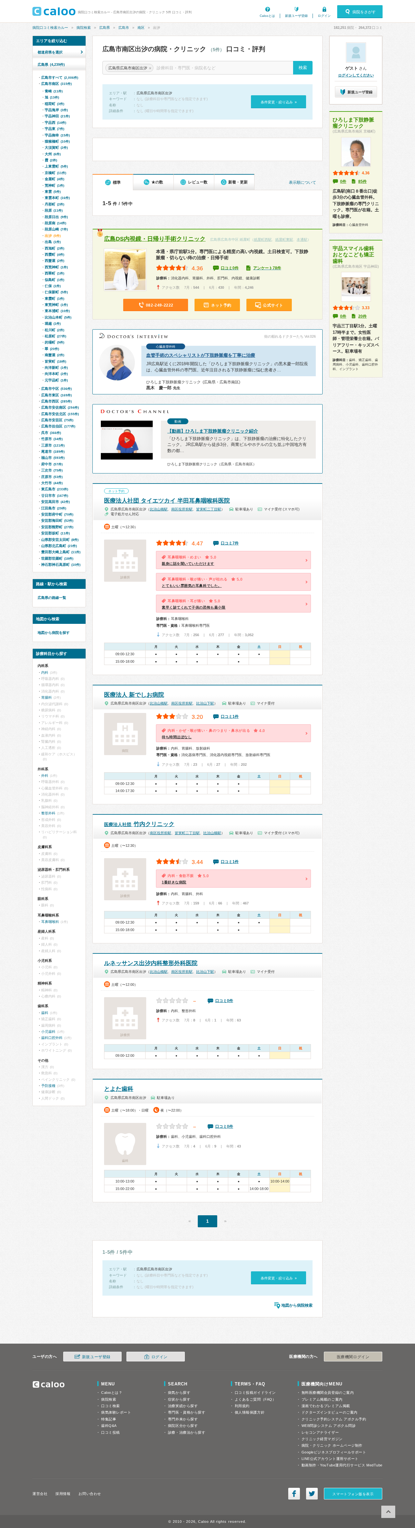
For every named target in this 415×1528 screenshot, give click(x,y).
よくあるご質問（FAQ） (255, 1399)
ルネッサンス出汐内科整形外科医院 (150, 963)
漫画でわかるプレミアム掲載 (326, 1406)
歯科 (44, 1013)
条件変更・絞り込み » (279, 102)
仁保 (53, 286)
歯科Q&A (109, 1426)
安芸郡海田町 (57, 520)
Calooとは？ (111, 1392)
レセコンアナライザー (320, 1432)
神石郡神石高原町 (60, 564)
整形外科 (48, 813)
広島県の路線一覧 (52, 598)
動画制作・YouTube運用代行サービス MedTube (342, 1465)
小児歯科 (48, 1031)
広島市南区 (56, 84)
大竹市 (52, 483)
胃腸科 (46, 697)
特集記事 (108, 1419)
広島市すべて (59, 77)
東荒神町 (56, 305)
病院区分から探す (183, 1426)
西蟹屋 (54, 260)
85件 (362, 181)
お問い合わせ (89, 1494)
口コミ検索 (110, 1406)
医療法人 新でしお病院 (134, 695)
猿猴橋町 (57, 141)
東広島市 (54, 489)
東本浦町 (57, 311)
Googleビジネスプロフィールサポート (334, 1452)
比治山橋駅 (159, 509)
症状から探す (179, 1399)
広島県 (104, 27)
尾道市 (53, 451)
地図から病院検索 (297, 1305)
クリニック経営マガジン (322, 1439)
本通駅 (302, 239)
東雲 (53, 191)
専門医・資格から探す (187, 1412)
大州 (53, 154)
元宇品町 (56, 380)
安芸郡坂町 (55, 533)
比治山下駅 (205, 703)
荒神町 (54, 185)
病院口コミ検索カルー (50, 27)
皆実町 (55, 361)
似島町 (54, 280)
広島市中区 (56, 389)
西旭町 (54, 248)
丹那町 (54, 204)
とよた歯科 (118, 1089)
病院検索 (84, 27)
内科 (44, 672)
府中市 (52, 464)
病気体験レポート (116, 1412)
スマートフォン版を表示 (353, 1494)
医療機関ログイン (353, 1357)
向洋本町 (56, 374)
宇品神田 (57, 116)
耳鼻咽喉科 (50, 922)
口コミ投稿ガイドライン (255, 1392)
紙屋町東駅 (284, 239)
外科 (44, 775)
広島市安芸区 (57, 420)
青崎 (54, 91)
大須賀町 (56, 147)
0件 (343, 181)
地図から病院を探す (54, 633)
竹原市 (52, 439)
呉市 (51, 433)
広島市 (123, 27)
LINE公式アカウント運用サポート (330, 1459)
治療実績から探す (183, 1406)
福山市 (53, 458)
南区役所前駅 (182, 509)
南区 (141, 27)
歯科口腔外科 (52, 1038)
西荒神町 (56, 267)
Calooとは (267, 15)
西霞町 (54, 254)
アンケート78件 (267, 268)
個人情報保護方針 (250, 1412)
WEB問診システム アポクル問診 (329, 1426)
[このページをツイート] (312, 1493)
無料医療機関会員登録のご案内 (328, 1392)
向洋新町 (56, 367)
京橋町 (55, 173)
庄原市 (52, 477)
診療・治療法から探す (187, 1432)
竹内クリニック (139, 824)
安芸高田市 (55, 502)
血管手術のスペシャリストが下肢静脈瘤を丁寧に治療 (200, 355)
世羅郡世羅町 (57, 558)
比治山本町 (58, 317)
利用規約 (242, 1406)
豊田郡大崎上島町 (60, 552)
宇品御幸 (57, 135)
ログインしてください (356, 75)
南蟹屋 (54, 355)
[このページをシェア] (294, 1493)
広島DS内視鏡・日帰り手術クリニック (155, 239)
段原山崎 (56, 229)
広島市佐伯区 (58, 426)
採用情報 (62, 1494)
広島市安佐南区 (60, 407)
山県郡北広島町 (59, 546)
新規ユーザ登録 (296, 15)
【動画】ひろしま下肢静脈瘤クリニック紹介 (212, 431)
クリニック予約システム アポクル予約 (334, 1419)
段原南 (55, 223)
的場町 (54, 342)
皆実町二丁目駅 (208, 509)
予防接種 (48, 1086)
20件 (362, 316)
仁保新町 (56, 292)
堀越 (53, 323)
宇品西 (55, 122)
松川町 (54, 330)
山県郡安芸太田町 (59, 540)
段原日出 (56, 217)
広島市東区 (56, 395)
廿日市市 (54, 495)
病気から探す (179, 1392)
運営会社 (39, 1494)
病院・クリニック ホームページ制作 (332, 1445)
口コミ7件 (230, 543)
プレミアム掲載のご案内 (322, 1399)
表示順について (302, 182)
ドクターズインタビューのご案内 (330, 1412)
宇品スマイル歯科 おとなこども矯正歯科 (353, 254)
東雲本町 (57, 198)
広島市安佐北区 (60, 414)
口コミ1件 (230, 716)
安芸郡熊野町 (57, 527)
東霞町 (54, 298)
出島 (53, 242)
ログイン (324, 15)
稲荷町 (54, 104)
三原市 (53, 445)
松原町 (55, 336)
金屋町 (54, 179)
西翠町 (54, 273)
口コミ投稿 (110, 1432)
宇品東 (54, 129)
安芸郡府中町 (57, 514)
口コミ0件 (230, 268)
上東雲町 (56, 166)
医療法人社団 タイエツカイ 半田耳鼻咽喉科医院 (167, 500)
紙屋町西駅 (263, 239)
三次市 (52, 470)
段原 (54, 210)
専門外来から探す (183, 1419)
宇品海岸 (56, 110)
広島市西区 (56, 401)
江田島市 (53, 508)
